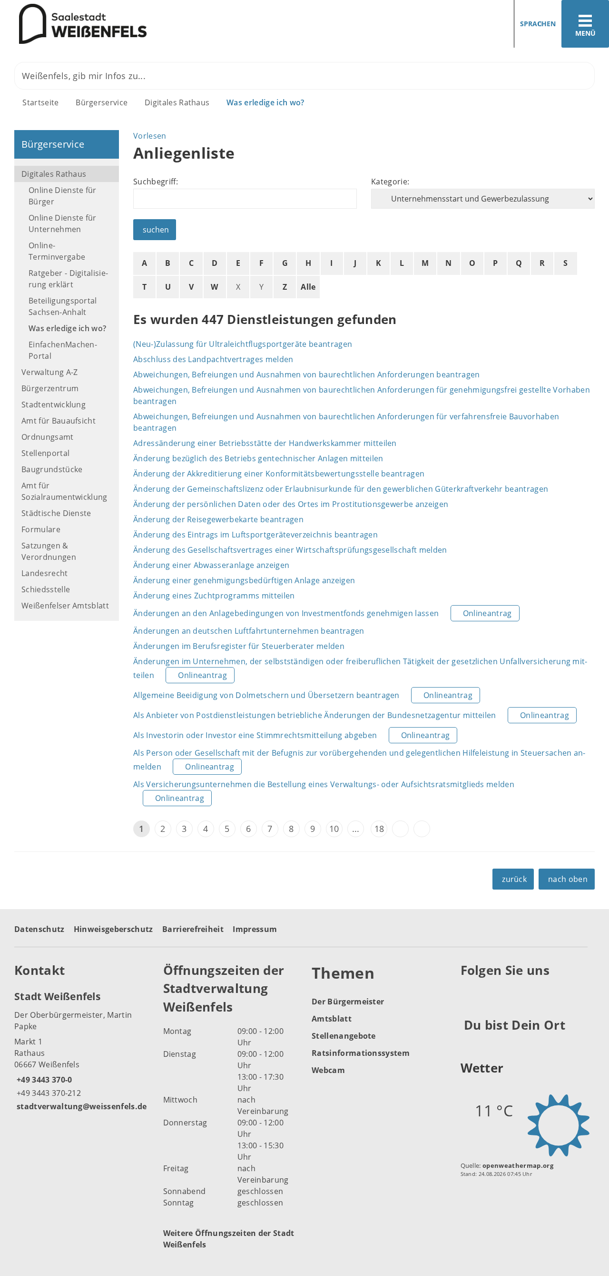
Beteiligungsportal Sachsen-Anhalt (63, 306)
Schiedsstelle (45, 589)
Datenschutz (39, 929)
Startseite (40, 102)
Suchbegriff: (155, 181)
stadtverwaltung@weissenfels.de (80, 1106)
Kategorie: (390, 181)
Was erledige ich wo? (265, 102)
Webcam (328, 1070)
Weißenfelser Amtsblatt (65, 605)
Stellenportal (45, 453)
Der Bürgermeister (348, 1001)
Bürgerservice (102, 102)
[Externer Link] (469, 994)
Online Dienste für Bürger (63, 196)
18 (379, 828)
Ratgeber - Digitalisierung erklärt (68, 279)
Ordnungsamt (47, 437)
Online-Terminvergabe (57, 251)
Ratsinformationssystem (361, 1053)
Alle (308, 287)
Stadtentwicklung (53, 404)
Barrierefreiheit (193, 929)
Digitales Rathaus (177, 102)
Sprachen (538, 23)
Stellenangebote (344, 1036)
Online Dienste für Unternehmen (63, 223)
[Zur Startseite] (148, 24)
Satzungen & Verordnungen (48, 551)
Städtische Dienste (56, 513)
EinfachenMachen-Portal (63, 350)
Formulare (40, 529)
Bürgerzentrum (50, 388)
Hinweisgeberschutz (113, 929)
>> (421, 828)
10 (334, 828)
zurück (514, 879)
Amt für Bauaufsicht (58, 420)
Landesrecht (44, 573)
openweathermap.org (517, 1165)
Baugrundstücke (51, 469)
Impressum (255, 929)
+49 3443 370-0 (43, 1079)
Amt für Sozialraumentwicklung (64, 491)
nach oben (568, 879)
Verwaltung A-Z (49, 372)
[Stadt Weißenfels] (81, 1050)
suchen (156, 229)
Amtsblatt (332, 1018)
